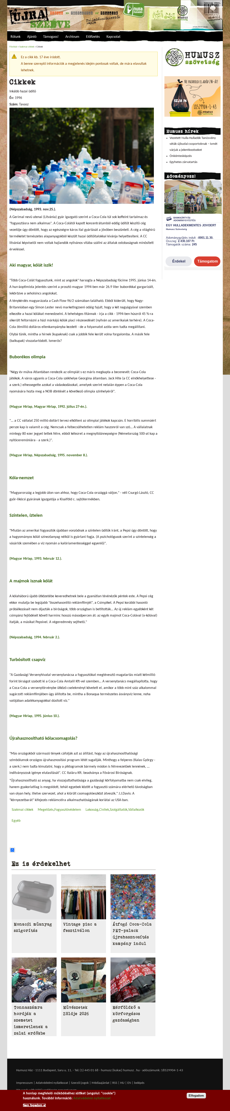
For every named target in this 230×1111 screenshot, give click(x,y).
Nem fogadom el (34, 1105)
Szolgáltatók (118, 810)
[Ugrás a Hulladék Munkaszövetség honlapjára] (192, 66)
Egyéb (16, 821)
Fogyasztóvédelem (67, 810)
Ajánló (31, 37)
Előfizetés (93, 37)
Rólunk (15, 37)
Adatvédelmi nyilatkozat (52, 1083)
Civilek (104, 810)
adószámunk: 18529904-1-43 (162, 1070)
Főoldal (13, 47)
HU (122, 1083)
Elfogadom (196, 1095)
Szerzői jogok (80, 1083)
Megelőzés (45, 810)
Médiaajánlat (101, 1083)
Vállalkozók (136, 810)
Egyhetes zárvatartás (183, 162)
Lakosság (92, 810)
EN (129, 1083)
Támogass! (51, 37)
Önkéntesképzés (181, 156)
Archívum (72, 37)
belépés (139, 1083)
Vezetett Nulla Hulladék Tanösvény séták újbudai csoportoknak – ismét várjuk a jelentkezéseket (193, 144)
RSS (114, 1083)
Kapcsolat (113, 37)
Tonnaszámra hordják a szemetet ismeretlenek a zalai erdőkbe (31, 1020)
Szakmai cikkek (26, 47)
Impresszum (24, 1083)
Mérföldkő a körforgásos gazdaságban (126, 1014)
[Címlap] (115, 15)
